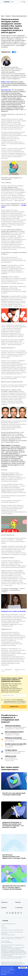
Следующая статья (19, 669)
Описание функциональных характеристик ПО (12, 930)
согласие (22, 701)
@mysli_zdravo (15, 442)
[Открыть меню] (24, 2)
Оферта (3, 925)
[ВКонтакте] (13, 52)
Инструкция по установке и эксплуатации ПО (12, 932)
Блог (2, 16)
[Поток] (6, 1)
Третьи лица (4, 927)
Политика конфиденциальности (8, 923)
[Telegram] (15, 52)
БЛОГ (12, 1)
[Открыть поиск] (22, 2)
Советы (8, 16)
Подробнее (3, 974)
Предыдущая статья (6, 670)
